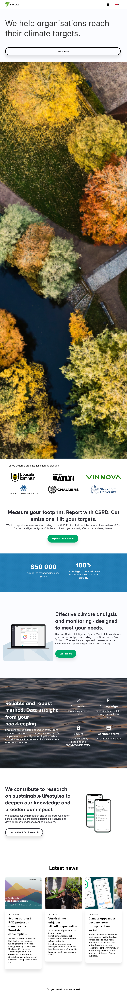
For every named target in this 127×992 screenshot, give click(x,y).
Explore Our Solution (63, 538)
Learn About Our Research (24, 832)
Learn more (63, 51)
